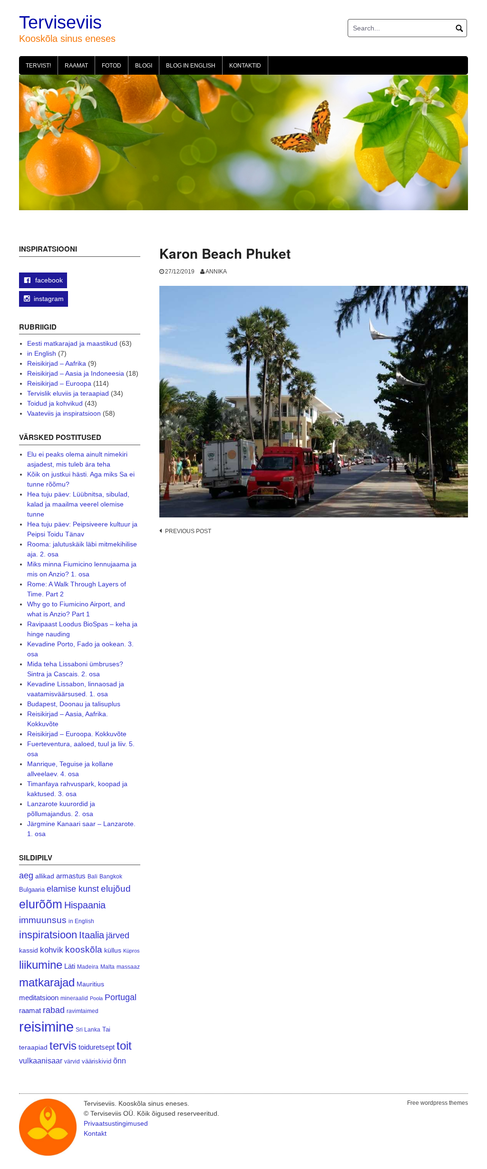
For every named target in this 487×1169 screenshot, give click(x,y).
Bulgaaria (32, 889)
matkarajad (47, 982)
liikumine (40, 964)
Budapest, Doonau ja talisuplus (73, 704)
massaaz (128, 967)
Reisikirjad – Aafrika (56, 363)
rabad (54, 1010)
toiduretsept (96, 1047)
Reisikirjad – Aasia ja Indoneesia (75, 373)
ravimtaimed (82, 1011)
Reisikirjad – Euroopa (59, 383)
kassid (28, 950)
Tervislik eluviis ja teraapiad (68, 393)
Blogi (143, 65)
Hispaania (85, 905)
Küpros (131, 951)
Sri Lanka (88, 1029)
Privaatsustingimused (116, 1123)
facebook (48, 280)
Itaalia (91, 935)
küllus (112, 950)
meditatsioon (38, 998)
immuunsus (43, 920)
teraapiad (33, 1047)
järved (117, 935)
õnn (119, 1060)
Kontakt (95, 1133)
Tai (106, 1029)
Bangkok (110, 876)
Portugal (120, 997)
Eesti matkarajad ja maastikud (72, 343)
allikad (44, 876)
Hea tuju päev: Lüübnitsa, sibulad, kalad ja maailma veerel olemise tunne (78, 504)
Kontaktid (245, 65)
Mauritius (90, 984)
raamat (30, 1010)
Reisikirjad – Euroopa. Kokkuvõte (77, 734)
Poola (96, 998)
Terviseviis (60, 22)
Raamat (76, 65)
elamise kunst (73, 889)
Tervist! (38, 65)
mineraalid (74, 998)
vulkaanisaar (40, 1060)
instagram (49, 298)
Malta (107, 967)
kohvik (51, 950)
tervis (63, 1045)
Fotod (111, 65)
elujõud (116, 889)
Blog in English (190, 65)
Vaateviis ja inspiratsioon (64, 413)
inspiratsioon (48, 935)
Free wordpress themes (437, 1103)
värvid (72, 1061)
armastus (71, 876)
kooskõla (83, 950)
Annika (216, 271)
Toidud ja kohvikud (55, 403)
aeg (26, 875)
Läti (69, 966)
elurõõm (40, 904)
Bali (92, 876)
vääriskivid (96, 1061)
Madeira (87, 967)
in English (41, 353)
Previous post (188, 531)
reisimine (46, 1026)
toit (124, 1046)
